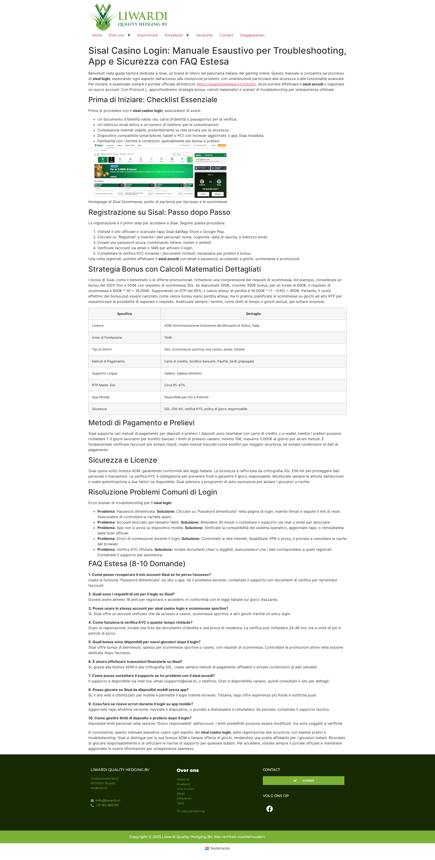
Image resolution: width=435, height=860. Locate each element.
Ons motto (185, 789)
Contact (226, 35)
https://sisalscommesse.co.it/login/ (226, 84)
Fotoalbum (174, 35)
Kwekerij (183, 784)
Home (97, 35)
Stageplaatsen (252, 35)
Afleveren (184, 798)
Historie (183, 779)
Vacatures (204, 35)
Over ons (116, 35)
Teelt (180, 803)
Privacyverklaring (191, 811)
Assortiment (147, 35)
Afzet (181, 794)
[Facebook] (269, 808)
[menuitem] (217, 848)
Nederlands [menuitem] (220, 848)
